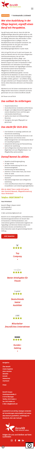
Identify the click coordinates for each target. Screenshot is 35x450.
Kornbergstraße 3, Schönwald (22, 15)
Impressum (6, 381)
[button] (3, 447)
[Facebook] (15, 440)
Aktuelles (5, 374)
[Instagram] (11, 440)
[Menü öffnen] (32, 9)
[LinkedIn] (23, 440)
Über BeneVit (6, 366)
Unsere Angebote (8, 369)
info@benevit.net (12, 404)
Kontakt (5, 376)
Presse (4, 385)
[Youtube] (19, 440)
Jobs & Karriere (7, 371)
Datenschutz (6, 378)
